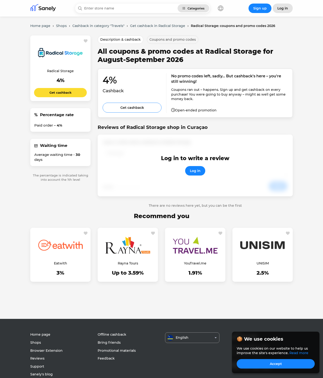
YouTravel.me (195, 263)
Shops (35, 342)
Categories (196, 8)
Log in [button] (282, 8)
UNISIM (263, 263)
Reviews (37, 358)
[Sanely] (43, 8)
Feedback (106, 358)
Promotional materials (117, 350)
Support (37, 366)
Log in (195, 171)
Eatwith (60, 263)
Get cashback (60, 92)
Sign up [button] (260, 8)
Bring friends (109, 342)
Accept (276, 364)
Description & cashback (120, 39)
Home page (40, 334)
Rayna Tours (128, 263)
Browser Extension (46, 350)
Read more (298, 353)
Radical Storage (60, 71)
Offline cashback (112, 334)
